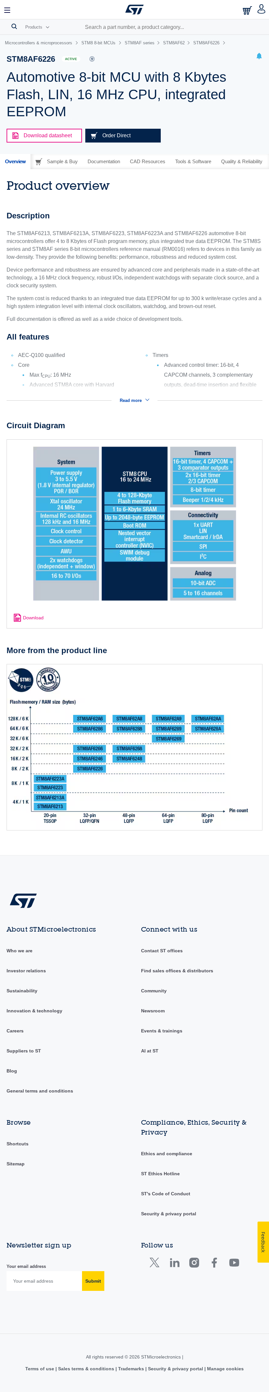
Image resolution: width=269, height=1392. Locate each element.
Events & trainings (161, 1030)
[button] (7, 9)
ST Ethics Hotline (160, 1173)
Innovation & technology (34, 1010)
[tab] (15, 161)
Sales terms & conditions (86, 1368)
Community (154, 990)
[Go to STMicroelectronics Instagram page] (194, 1264)
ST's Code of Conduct (165, 1193)
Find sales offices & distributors (177, 970)
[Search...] (14, 26)
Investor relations (26, 970)
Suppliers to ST (24, 1050)
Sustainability (22, 990)
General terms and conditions (40, 1091)
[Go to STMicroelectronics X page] (156, 1264)
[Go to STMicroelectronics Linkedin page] (174, 1264)
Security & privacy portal (168, 1213)
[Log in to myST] (262, 9)
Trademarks (131, 1368)
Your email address (26, 1266)
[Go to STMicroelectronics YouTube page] (234, 1264)
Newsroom (153, 1010)
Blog (12, 1070)
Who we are (19, 950)
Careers (15, 1030)
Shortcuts (18, 1143)
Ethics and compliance (166, 1153)
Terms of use (40, 1368)
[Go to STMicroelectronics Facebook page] (214, 1264)
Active (71, 59)
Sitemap (16, 1163)
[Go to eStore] (248, 10)
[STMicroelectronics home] (134, 9)
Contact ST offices (162, 950)
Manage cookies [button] (225, 1368)
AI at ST (149, 1050)
